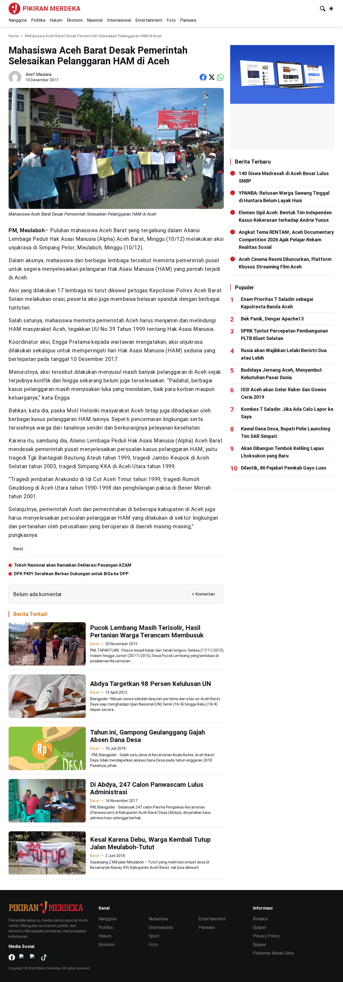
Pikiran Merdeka (51, 8)
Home (14, 36)
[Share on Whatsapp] (220, 77)
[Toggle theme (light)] (331, 8)
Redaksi (260, 918)
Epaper (259, 927)
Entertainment (148, 20)
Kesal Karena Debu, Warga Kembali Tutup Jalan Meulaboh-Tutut (150, 843)
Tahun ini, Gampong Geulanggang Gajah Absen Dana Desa (147, 736)
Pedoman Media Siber (273, 953)
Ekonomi (75, 20)
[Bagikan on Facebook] (203, 77)
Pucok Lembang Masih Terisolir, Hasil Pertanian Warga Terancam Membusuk (147, 631)
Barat (95, 644)
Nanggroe (18, 20)
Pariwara (188, 20)
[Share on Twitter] (212, 77)
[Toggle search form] (322, 8)
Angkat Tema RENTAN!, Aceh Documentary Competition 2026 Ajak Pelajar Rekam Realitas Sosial (286, 239)
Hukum (56, 20)
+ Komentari (203, 594)
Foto (171, 20)
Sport (154, 936)
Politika (38, 20)
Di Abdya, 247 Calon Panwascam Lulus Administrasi (146, 788)
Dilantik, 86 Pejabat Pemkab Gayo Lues (283, 468)
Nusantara (158, 918)
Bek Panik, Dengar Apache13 (272, 319)
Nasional (95, 20)
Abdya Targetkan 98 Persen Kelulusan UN (150, 684)
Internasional (119, 20)
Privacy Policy (266, 936)
